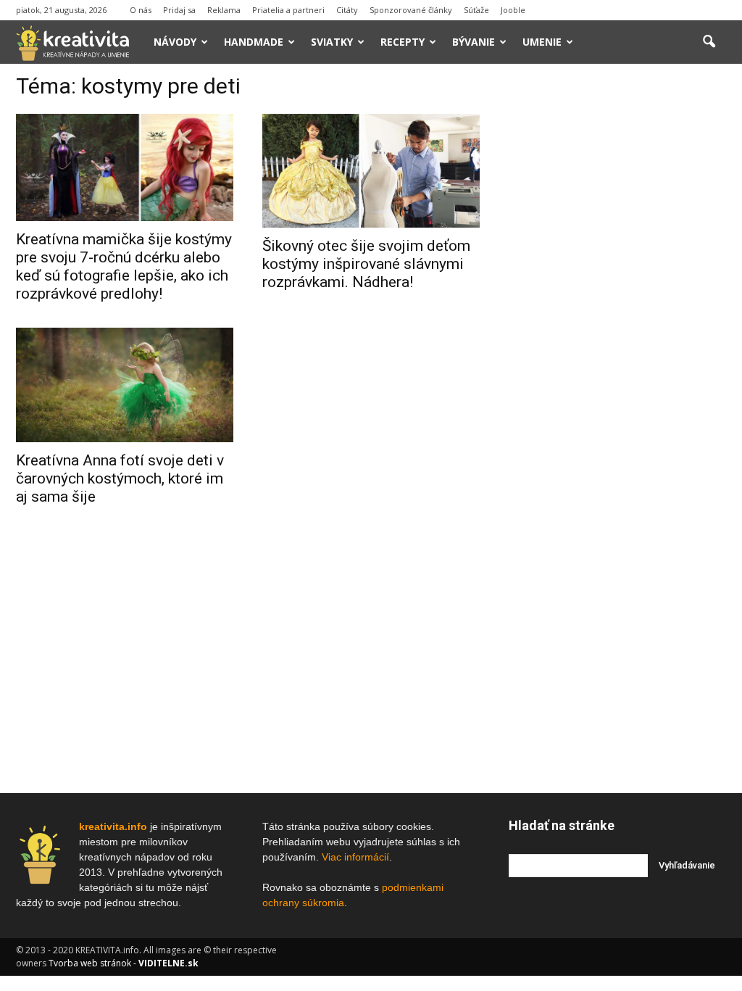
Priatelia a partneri (288, 9)
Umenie (542, 42)
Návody (175, 42)
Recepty (402, 42)
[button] (708, 42)
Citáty (347, 9)
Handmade (253, 42)
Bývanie (473, 42)
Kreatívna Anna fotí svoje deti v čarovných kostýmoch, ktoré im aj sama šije (120, 478)
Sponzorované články (411, 9)
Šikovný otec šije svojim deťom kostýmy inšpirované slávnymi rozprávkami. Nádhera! (366, 264)
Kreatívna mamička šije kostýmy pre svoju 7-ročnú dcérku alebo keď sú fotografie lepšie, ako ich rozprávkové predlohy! (124, 266)
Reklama (224, 9)
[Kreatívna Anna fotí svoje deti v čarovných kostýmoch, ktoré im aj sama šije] (124, 384)
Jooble (513, 9)
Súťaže (476, 9)
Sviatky (332, 42)
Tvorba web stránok (90, 963)
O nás (140, 9)
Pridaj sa (179, 9)
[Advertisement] (617, 296)
